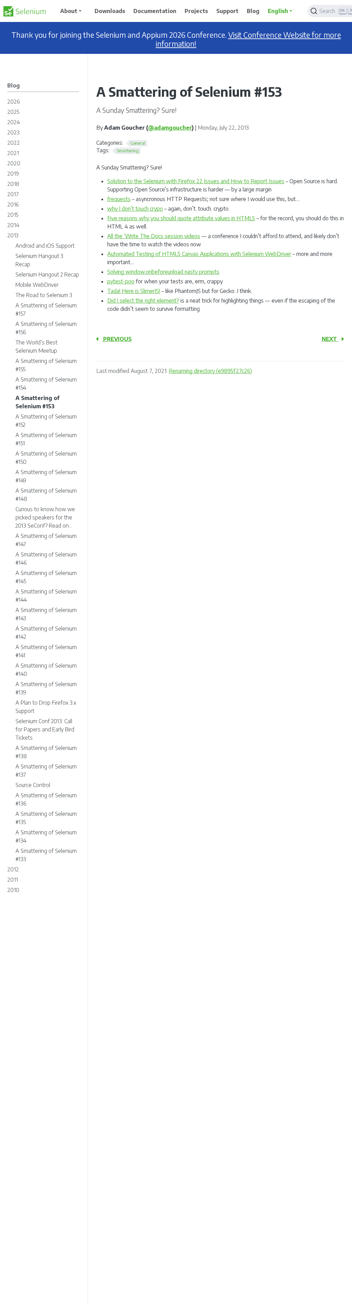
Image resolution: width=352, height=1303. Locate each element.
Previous (117, 339)
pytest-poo (120, 281)
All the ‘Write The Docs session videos (153, 236)
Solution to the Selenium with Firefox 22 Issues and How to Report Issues (195, 181)
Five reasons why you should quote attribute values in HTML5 (181, 218)
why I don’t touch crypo (135, 208)
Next (330, 339)
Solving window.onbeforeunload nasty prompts (163, 271)
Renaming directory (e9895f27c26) (210, 370)
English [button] (278, 11)
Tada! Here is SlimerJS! (133, 290)
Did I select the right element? (143, 300)
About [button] (68, 11)
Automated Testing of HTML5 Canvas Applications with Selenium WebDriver (199, 253)
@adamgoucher (170, 127)
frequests (119, 199)
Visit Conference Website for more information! (248, 39)
